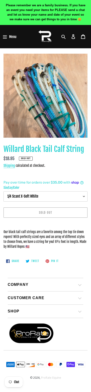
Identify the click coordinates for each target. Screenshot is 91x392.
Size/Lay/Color (11, 187)
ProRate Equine (51, 378)
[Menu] (9, 36)
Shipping (9, 166)
